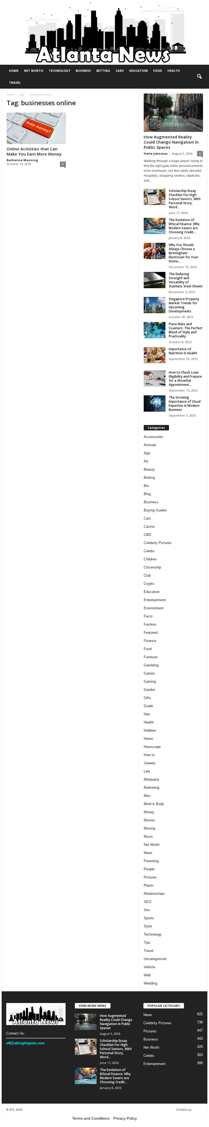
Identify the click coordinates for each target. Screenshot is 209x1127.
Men (147, 796)
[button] (199, 77)
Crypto (149, 584)
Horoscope (152, 747)
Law (147, 771)
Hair (147, 714)
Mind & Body (154, 804)
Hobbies (150, 730)
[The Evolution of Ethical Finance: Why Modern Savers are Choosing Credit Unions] (154, 226)
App (147, 453)
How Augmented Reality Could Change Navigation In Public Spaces (171, 142)
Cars (120, 71)
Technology (59, 71)
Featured (151, 633)
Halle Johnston (156, 153)
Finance (150, 641)
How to (149, 755)
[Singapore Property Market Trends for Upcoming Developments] (154, 305)
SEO (147, 902)
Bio (146, 486)
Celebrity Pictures (158, 543)
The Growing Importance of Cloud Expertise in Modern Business (185, 403)
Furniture (151, 657)
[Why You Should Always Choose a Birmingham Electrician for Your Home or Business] (154, 251)
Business (83, 71)
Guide (148, 706)
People (149, 869)
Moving (149, 828)
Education (138, 71)
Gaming (150, 681)
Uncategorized (155, 959)
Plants (149, 885)
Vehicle (149, 967)
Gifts (147, 698)
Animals (150, 445)
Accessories (153, 437)
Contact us (183, 1109)
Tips (147, 942)
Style (148, 926)
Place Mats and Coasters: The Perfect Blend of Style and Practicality (185, 330)
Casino (149, 526)
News (148, 853)
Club (147, 575)
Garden (149, 690)
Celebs (149, 551)
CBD (147, 535)
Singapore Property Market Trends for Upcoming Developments (184, 305)
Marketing (151, 788)
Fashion (150, 624)
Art (146, 461)
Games (149, 673)
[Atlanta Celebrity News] (104, 32)
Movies (149, 820)
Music (148, 836)
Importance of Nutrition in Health (183, 351)
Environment (154, 608)
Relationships (154, 894)
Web (147, 975)
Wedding (150, 983)
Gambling (151, 665)
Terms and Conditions (91, 1118)
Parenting (151, 861)
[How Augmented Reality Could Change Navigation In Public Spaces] (173, 113)
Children (150, 559)
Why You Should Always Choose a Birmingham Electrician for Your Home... (183, 253)
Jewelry (150, 763)
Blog (147, 494)
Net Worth (33, 71)
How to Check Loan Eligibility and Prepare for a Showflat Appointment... (185, 378)
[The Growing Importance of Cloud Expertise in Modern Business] (154, 403)
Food (157, 71)
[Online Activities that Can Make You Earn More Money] (36, 128)
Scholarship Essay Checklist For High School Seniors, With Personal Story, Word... (185, 198)
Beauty (149, 469)
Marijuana (151, 779)
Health (173, 71)
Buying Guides (155, 510)
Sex (147, 910)
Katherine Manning (22, 160)
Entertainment (155, 600)
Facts (148, 616)
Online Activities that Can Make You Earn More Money (34, 151)
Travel (15, 82)
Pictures (150, 877)
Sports (149, 918)
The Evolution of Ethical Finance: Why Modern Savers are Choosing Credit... (184, 226)
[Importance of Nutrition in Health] (154, 355)
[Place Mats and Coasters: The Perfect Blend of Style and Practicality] (154, 330)
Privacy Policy (125, 1118)
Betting (103, 71)
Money (149, 812)
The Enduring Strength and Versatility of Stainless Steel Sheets (186, 280)
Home (14, 71)
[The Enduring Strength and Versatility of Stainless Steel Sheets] (154, 280)
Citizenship (152, 567)
